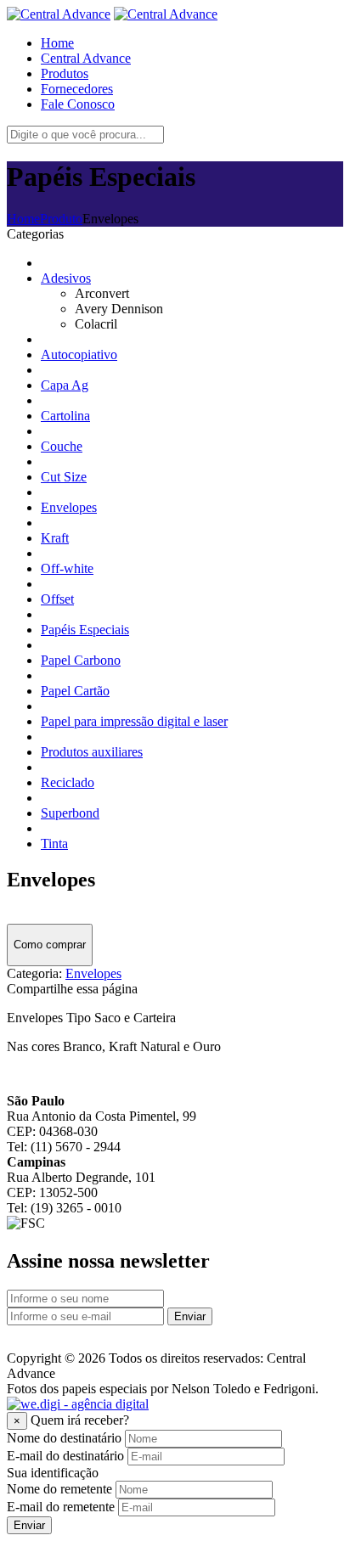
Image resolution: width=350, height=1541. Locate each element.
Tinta (54, 843)
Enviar (190, 1316)
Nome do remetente (59, 1489)
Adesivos (66, 278)
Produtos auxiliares (92, 752)
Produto (61, 218)
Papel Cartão (75, 690)
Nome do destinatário (64, 1438)
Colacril (96, 324)
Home (23, 218)
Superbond (70, 813)
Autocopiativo (79, 354)
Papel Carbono (81, 660)
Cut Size (64, 477)
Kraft (55, 538)
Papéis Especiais (85, 629)
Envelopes (69, 507)
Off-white (67, 568)
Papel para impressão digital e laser (134, 721)
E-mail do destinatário (65, 1455)
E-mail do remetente (61, 1506)
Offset (57, 599)
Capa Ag (64, 385)
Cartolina (65, 415)
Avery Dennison (119, 308)
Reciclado (67, 782)
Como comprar (50, 944)
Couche (61, 446)
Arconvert (102, 293)
